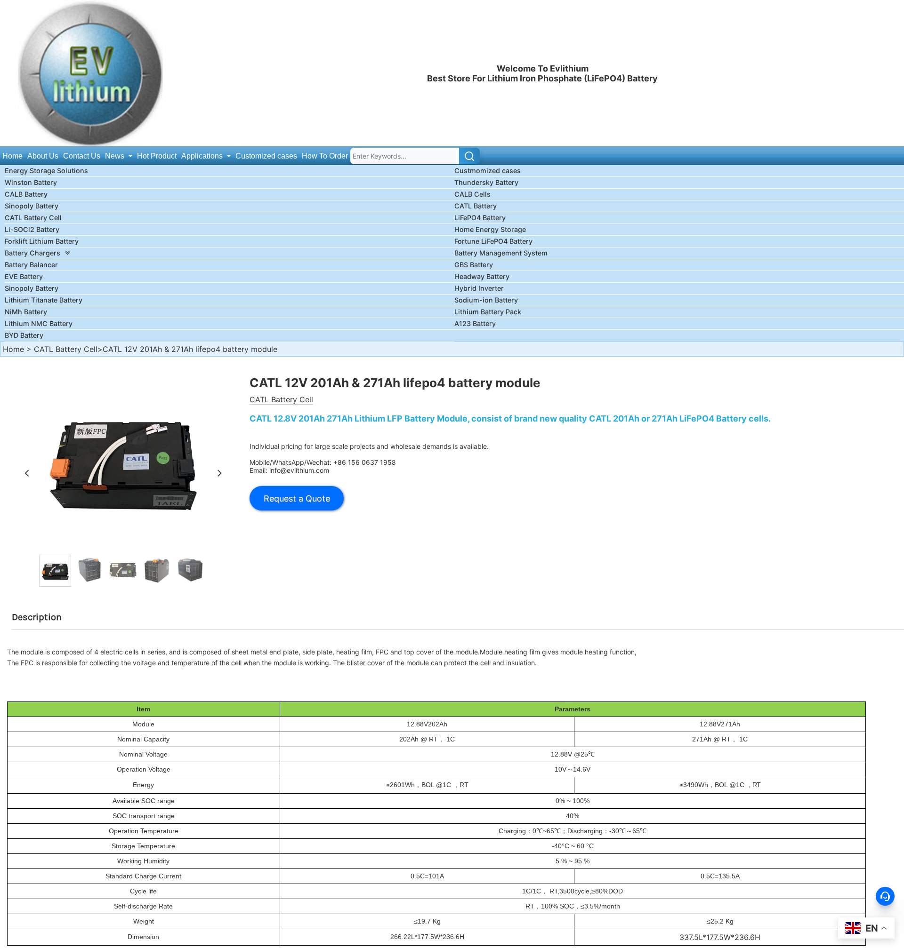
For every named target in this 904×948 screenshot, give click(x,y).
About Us (42, 156)
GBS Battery (473, 265)
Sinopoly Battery (31, 206)
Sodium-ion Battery (486, 300)
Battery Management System (501, 253)
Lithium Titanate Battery (43, 300)
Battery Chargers (32, 253)
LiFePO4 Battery (480, 218)
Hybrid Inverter (479, 288)
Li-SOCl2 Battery (32, 229)
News (115, 156)
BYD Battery (24, 335)
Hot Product (157, 156)
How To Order (325, 156)
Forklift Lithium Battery (42, 241)
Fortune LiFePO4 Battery (493, 241)
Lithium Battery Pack (487, 312)
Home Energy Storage (490, 229)
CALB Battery (26, 194)
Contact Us (81, 156)
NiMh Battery (26, 312)
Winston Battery (31, 182)
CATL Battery (475, 206)
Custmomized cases (487, 171)
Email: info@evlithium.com (289, 470)
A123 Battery (475, 323)
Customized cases (266, 156)
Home (12, 156)
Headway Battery (481, 276)
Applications (203, 156)
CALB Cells (472, 194)
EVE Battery (24, 276)
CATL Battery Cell (33, 218)
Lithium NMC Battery (39, 323)
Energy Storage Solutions (46, 171)
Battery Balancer (31, 265)
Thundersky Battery (486, 182)
